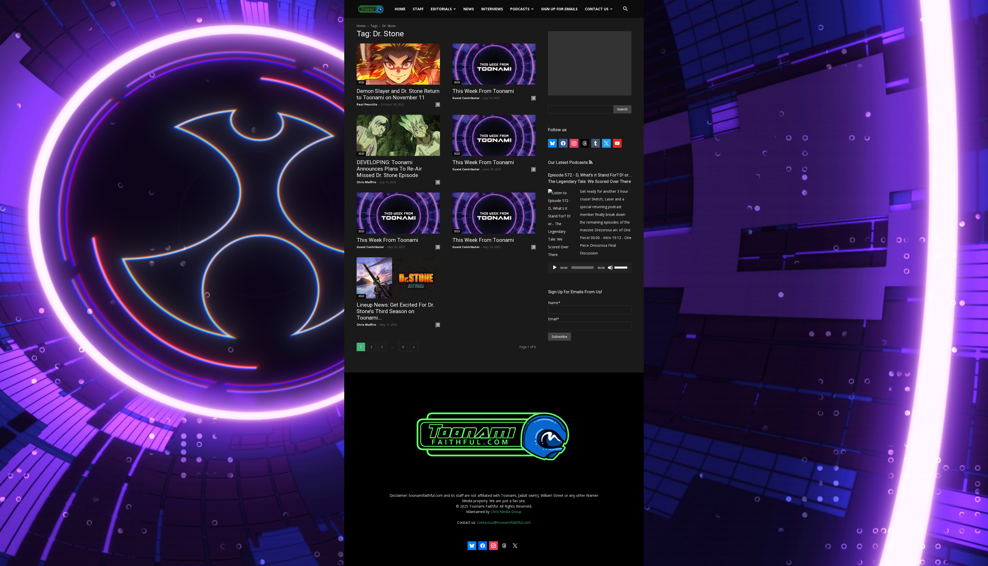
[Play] (554, 267)
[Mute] (610, 267)
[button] (625, 9)
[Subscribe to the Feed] (590, 162)
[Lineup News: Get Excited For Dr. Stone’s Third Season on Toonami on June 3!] (398, 277)
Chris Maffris (366, 182)
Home (400, 8)
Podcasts (520, 8)
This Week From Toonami (483, 91)
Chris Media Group (506, 511)
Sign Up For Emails (559, 8)
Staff (418, 8)
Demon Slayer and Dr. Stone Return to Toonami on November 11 (398, 94)
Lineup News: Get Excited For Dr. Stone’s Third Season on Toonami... (395, 311)
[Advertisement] (589, 63)
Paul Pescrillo (367, 104)
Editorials (441, 8)
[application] (589, 267)
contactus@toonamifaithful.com (504, 522)
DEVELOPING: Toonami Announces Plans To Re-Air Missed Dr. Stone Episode (389, 168)
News (468, 8)
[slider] (621, 267)
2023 (361, 82)
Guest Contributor (466, 98)
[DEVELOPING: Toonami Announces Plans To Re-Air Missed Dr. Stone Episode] (398, 135)
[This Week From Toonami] (494, 64)
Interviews (492, 8)
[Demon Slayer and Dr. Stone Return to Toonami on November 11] (398, 64)
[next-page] (413, 347)
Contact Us (596, 8)
